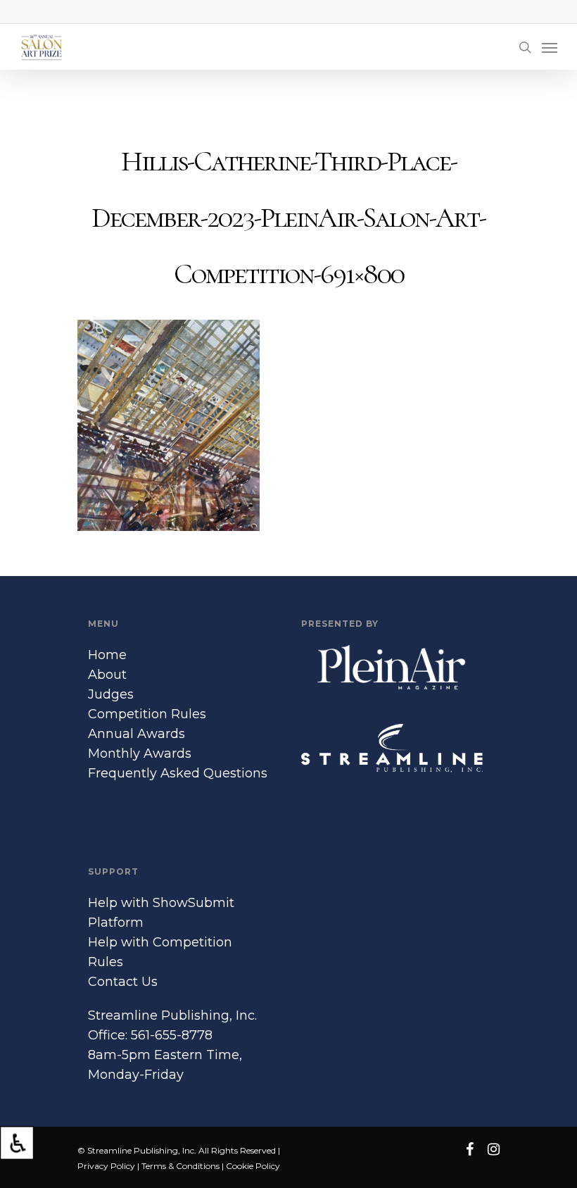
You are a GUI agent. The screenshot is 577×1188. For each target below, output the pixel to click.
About (107, 674)
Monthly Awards (139, 753)
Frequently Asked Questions (177, 773)
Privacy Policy (106, 1166)
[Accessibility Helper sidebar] (17, 1143)
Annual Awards (136, 734)
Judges (111, 694)
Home (107, 655)
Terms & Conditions (180, 1166)
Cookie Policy (253, 1166)
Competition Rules (147, 714)
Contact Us (123, 981)
